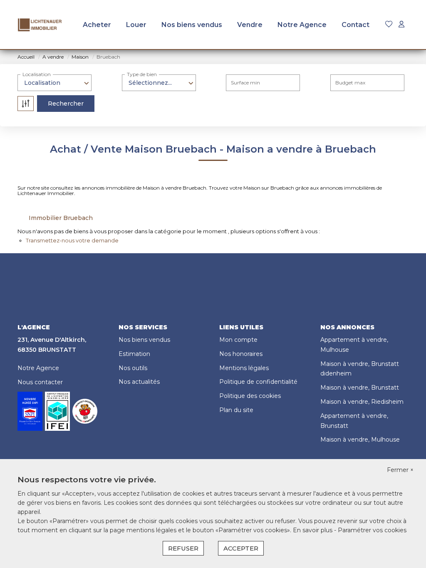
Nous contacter (40, 382)
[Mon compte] (401, 24)
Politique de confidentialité (258, 381)
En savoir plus (313, 530)
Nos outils (133, 368)
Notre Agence (302, 25)
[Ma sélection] (389, 24)
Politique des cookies (250, 396)
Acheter (97, 25)
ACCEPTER (240, 548)
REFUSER (183, 548)
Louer (136, 25)
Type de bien (142, 74)
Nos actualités (139, 381)
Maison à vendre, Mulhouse (360, 439)
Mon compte (238, 339)
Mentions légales (244, 368)
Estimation (134, 354)
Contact (355, 25)
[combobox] (54, 83)
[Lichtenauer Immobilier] (39, 25)
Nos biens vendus (191, 25)
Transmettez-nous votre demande (72, 240)
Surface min (245, 82)
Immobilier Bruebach (61, 218)
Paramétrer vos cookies (372, 530)
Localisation (36, 74)
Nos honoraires (241, 354)
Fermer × (400, 470)
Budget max (350, 82)
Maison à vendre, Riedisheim (362, 401)
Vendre (250, 25)
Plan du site (236, 410)
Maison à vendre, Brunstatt (359, 387)
